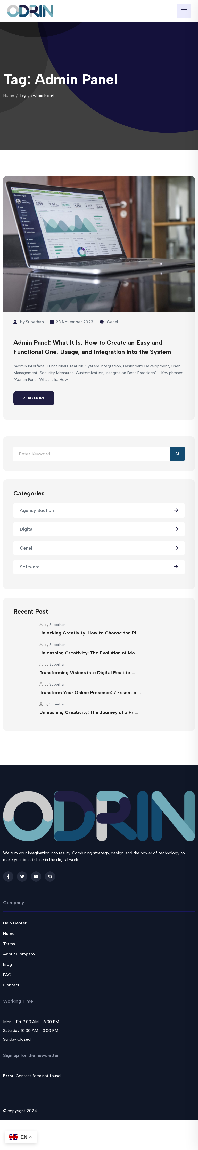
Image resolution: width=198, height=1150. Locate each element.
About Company (19, 954)
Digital (27, 529)
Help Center (15, 923)
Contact (11, 985)
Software (30, 567)
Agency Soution (37, 510)
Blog (7, 964)
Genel (112, 321)
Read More (34, 398)
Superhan (35, 321)
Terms (9, 943)
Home (8, 95)
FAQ (7, 974)
